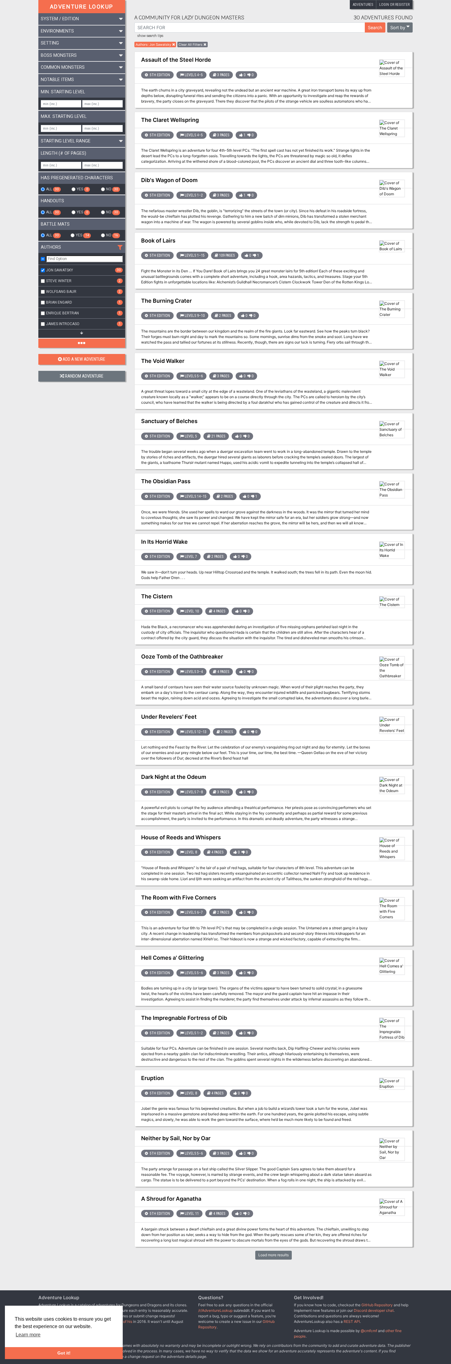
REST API (352, 1321)
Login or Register (394, 4)
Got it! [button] (64, 1352)
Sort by (397, 27)
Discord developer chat (374, 1310)
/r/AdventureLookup (215, 1310)
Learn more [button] (28, 1334)
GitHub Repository (377, 1305)
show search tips (150, 36)
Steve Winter (83, 281)
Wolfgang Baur (83, 292)
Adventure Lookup (81, 6)
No (112, 189)
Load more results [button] (273, 1255)
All (52, 189)
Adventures (363, 4)
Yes (82, 189)
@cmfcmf (369, 1330)
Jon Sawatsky (83, 270)
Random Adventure (84, 376)
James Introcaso (83, 324)
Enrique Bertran (83, 313)
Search (375, 27)
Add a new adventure (84, 359)
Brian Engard (83, 302)
